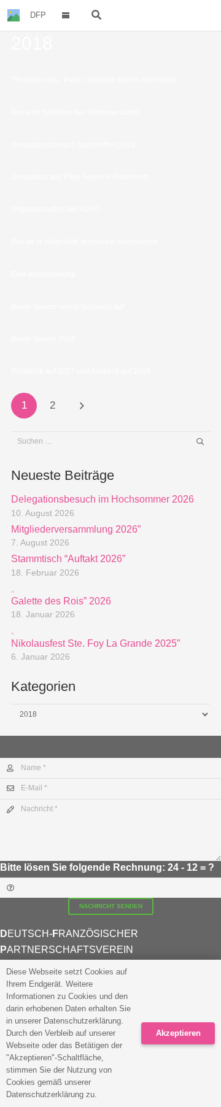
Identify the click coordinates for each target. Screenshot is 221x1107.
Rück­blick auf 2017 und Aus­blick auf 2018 (80, 371)
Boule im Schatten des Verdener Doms (75, 112)
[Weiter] (82, 405)
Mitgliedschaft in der (55, 209)
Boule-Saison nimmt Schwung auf (67, 307)
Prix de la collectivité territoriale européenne (84, 241)
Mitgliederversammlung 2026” (76, 529)
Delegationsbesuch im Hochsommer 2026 (102, 499)
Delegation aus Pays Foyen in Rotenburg (80, 176)
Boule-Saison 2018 (43, 338)
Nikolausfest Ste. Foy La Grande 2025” (95, 636)
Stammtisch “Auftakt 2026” (68, 559)
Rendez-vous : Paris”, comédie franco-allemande (94, 79)
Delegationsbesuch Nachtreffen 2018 (73, 145)
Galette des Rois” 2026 (61, 595)
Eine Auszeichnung (43, 274)
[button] (66, 15)
